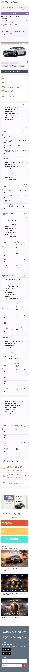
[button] (14, 7)
